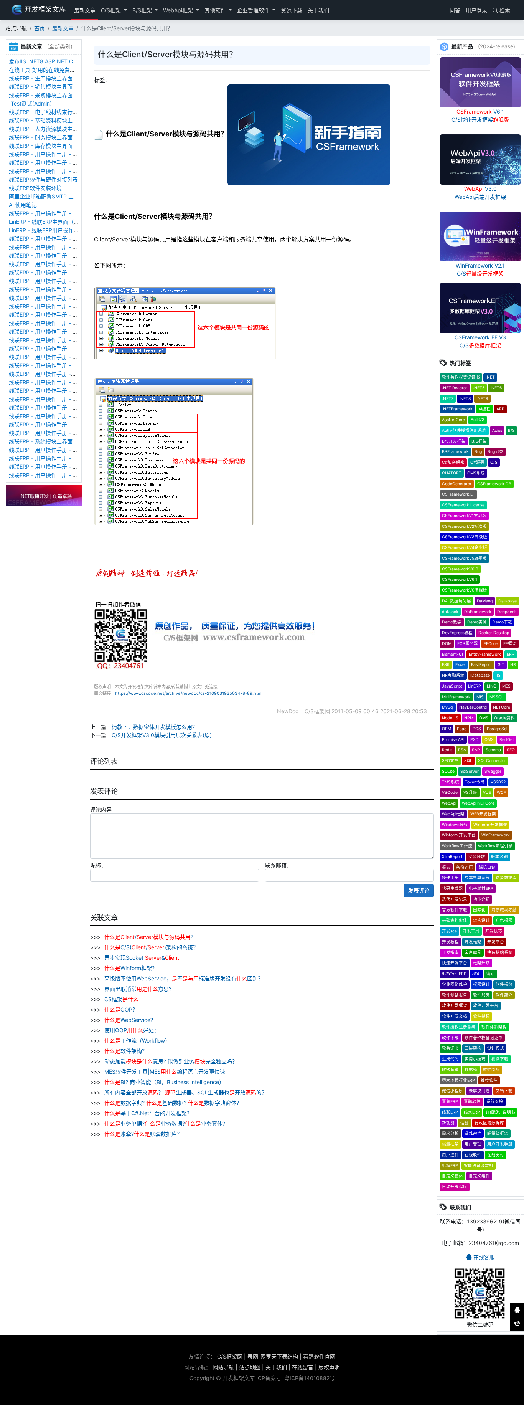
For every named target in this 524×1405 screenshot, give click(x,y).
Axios (497, 430)
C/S (494, 462)
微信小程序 (452, 1090)
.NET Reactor (454, 387)
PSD (474, 739)
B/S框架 (142, 10)
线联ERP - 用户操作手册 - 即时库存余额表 (59, 424)
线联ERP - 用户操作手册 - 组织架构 (51, 382)
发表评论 (419, 890)
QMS (489, 739)
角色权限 (504, 920)
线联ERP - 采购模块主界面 (41, 95)
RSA (462, 749)
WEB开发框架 (483, 814)
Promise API (453, 739)
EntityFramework (485, 654)
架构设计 (481, 920)
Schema (493, 749)
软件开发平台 (485, 1005)
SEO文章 (450, 760)
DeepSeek (507, 611)
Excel (460, 664)
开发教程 (450, 941)
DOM (446, 643)
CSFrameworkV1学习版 (464, 515)
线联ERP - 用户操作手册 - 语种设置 (51, 272)
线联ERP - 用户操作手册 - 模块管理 (51, 306)
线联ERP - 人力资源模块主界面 (46, 129)
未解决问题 (479, 1090)
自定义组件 (479, 1176)
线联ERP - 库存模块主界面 (41, 145)
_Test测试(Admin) (30, 103)
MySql (447, 707)
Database (507, 600)
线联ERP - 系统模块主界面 (41, 441)
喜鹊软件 (472, 1101)
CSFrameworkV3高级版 (464, 536)
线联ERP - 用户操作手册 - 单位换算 (51, 171)
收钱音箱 (450, 1069)
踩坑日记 (487, 867)
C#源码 (477, 462)
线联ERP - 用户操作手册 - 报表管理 (51, 289)
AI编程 (484, 409)
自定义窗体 (452, 1176)
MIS (480, 696)
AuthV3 (477, 419)
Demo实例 (477, 622)
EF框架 (509, 643)
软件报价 (504, 984)
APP (500, 409)
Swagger (492, 771)
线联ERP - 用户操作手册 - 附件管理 (51, 154)
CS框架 (120, 999)
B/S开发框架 (454, 441)
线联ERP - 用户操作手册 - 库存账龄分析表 (59, 433)
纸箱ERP (450, 1165)
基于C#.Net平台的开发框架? (146, 1113)
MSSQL (496, 696)
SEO (511, 749)
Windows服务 (455, 824)
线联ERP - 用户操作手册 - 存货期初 (51, 213)
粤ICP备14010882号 (309, 1378)
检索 (504, 10)
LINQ (491, 686)
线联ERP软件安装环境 (35, 188)
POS (477, 728)
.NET (490, 377)
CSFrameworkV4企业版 (464, 547)
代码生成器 (452, 888)
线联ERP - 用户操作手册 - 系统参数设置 (57, 340)
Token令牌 (475, 782)
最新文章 (85, 10)
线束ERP (472, 1112)
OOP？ (121, 1009)
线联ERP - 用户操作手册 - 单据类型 (51, 348)
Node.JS (450, 718)
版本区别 (499, 856)
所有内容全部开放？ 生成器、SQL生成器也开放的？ (185, 1092)
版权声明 (329, 1367)
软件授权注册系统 (459, 1027)
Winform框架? (129, 968)
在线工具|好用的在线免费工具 (45, 69)
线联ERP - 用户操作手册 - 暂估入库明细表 (59, 407)
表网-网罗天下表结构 (272, 1356)
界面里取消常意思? (137, 988)
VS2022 (498, 782)
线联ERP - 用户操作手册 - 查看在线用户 (57, 238)
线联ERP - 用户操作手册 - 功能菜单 (51, 365)
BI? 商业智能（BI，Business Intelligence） (164, 1082)
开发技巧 (493, 931)
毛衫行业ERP (454, 973)
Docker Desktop (493, 632)
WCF (501, 792)
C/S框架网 (229, 1356)
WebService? (128, 1020)
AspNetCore (453, 419)
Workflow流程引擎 (495, 845)
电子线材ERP (481, 888)
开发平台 (495, 941)
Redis (447, 749)
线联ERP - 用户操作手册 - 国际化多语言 (57, 281)
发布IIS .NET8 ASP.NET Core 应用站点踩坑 (62, 61)
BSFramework (455, 451)
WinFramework (495, 835)
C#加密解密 (453, 462)
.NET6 (496, 387)
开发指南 (450, 952)
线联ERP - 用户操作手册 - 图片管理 (51, 162)
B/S (511, 430)
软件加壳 (481, 995)
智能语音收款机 (478, 1165)
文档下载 (504, 1090)
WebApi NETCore (478, 803)
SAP (476, 749)
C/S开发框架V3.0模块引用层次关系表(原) (162, 735)
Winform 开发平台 (459, 835)
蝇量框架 (450, 1144)
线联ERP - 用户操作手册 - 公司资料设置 (57, 331)
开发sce (449, 931)
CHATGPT (451, 473)
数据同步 (491, 1069)
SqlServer (469, 771)
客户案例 (473, 952)
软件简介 (504, 995)
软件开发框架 (454, 1005)
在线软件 (473, 1154)
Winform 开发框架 (490, 824)
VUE (487, 792)
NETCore (501, 707)
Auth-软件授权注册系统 (464, 430)
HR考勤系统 (453, 675)
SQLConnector (492, 760)
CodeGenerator (456, 483)
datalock (450, 611)
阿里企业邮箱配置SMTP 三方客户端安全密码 (63, 196)
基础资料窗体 (454, 920)
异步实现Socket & (141, 957)
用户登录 (476, 10)
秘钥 (476, 973)
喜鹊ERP (450, 1101)
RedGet (506, 739)
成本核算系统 (477, 877)
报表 (446, 867)
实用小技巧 (475, 1058)
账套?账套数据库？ (143, 1134)
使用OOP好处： (131, 1030)
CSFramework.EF (458, 494)
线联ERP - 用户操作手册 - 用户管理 (51, 390)
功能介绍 (481, 899)
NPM (468, 718)
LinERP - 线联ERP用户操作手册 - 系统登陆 (60, 230)
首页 (39, 28)
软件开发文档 (454, 1016)
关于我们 (318, 10)
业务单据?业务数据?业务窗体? (164, 1123)
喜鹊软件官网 (319, 1356)
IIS (498, 675)
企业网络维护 (454, 984)
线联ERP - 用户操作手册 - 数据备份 (51, 247)
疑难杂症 (473, 1133)
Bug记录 (495, 451)
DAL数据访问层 (456, 600)
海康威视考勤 (504, 909)
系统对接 (494, 1101)
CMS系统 (476, 473)
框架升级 (481, 962)
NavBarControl (473, 707)
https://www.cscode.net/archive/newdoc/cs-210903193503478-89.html (189, 693)
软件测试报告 (454, 995)
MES (506, 686)
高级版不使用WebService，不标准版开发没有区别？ (183, 978)
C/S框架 (111, 10)
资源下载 (291, 10)
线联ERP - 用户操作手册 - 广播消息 (51, 314)
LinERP (474, 686)
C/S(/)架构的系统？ (151, 947)
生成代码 (450, 1058)
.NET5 (478, 387)
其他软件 (215, 10)
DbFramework (477, 611)
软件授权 (481, 1016)
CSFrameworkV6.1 (459, 579)
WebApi (449, 803)
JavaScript (452, 686)
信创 (464, 1123)
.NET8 (465, 398)
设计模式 (495, 1048)
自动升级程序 (454, 1186)
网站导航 (223, 1367)
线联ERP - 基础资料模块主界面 (46, 120)
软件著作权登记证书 (461, 377)
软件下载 (450, 1037)
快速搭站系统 (499, 952)
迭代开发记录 (454, 899)
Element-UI (452, 654)
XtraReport (452, 856)
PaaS (462, 728)
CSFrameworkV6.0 (460, 569)
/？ (150, 937)
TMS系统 (450, 782)
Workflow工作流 (457, 845)
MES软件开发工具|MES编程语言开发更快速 (164, 1071)
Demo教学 (451, 622)
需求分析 (450, 1133)
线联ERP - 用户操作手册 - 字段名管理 (54, 297)
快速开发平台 (454, 962)
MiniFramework (456, 696)
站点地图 (249, 1367)
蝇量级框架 (497, 1133)
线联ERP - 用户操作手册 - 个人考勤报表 (57, 466)
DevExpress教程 (457, 632)
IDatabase (480, 675)
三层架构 (473, 1048)
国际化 (479, 909)
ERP (510, 654)
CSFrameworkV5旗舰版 (464, 558)
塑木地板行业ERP (458, 1080)
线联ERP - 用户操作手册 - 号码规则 (51, 357)
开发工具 (471, 931)
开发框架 (473, 941)
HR (513, 664)
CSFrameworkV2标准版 (464, 526)
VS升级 (470, 792)
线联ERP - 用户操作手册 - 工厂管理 (51, 255)
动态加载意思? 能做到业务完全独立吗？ (170, 1061)
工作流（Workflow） (137, 1040)
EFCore (491, 643)
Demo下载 (502, 622)
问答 (454, 10)
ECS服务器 (467, 643)
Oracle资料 (504, 718)
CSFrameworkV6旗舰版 (464, 590)
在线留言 (302, 1367)
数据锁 (471, 1069)
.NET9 (482, 398)
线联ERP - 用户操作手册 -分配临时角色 (56, 373)
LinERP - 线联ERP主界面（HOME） (52, 221)
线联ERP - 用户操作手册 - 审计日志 (51, 323)
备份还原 (464, 867)
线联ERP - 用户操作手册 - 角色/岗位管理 (58, 399)
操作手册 (450, 877)
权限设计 (481, 984)
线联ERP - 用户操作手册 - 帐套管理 (51, 264)
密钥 (490, 973)
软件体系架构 (494, 1027)
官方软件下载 (454, 909)
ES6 (446, 664)
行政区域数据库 (489, 1123)
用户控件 (450, 1154)
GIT (501, 664)
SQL (468, 760)
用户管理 (473, 1144)
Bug (478, 451)
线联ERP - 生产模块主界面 (41, 78)
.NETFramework (457, 409)
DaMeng (485, 600)
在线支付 (495, 1154)
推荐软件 (489, 1080)
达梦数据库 (506, 877)
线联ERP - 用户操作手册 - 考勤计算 (51, 475)
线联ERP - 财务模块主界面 (41, 137)
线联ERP (450, 1112)
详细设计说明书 (500, 1112)
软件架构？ (125, 1051)
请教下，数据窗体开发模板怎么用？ (155, 727)
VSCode (450, 792)
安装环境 (476, 856)
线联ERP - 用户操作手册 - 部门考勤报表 (57, 458)
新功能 (448, 1123)
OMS (483, 718)
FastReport (481, 664)
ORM (446, 728)
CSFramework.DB (494, 483)
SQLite (448, 771)
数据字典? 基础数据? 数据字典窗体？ (173, 1102)
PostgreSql (497, 728)
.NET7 (447, 398)
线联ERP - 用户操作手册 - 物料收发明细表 (59, 416)
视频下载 (499, 1058)
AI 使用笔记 (23, 205)
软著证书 (450, 1048)
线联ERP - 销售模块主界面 (41, 86)
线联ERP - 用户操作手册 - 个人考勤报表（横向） (67, 449)
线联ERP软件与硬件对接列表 (43, 179)
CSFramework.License (463, 504)
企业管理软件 (254, 10)
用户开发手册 (499, 1144)
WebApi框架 (178, 10)
